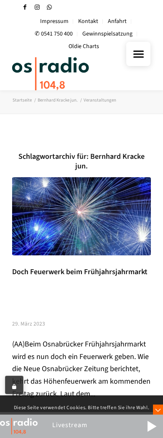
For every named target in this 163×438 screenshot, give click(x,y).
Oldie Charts (84, 46)
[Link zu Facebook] (25, 7)
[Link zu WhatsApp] (49, 7)
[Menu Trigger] (138, 54)
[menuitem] (54, 21)
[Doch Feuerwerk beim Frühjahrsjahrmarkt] (81, 216)
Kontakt (88, 21)
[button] (151, 426)
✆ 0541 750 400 (54, 34)
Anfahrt (117, 21)
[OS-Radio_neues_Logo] (67, 73)
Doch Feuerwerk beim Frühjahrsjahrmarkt (80, 272)
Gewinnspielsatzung (107, 34)
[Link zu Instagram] (37, 7)
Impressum (54, 21)
